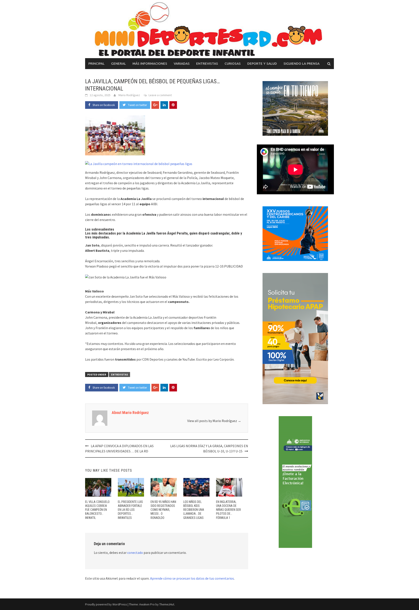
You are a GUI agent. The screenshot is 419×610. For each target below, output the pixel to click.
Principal (96, 63)
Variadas (182, 63)
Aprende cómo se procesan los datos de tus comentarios (192, 578)
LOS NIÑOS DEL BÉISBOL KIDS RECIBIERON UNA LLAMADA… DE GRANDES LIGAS (193, 510)
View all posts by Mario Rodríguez (214, 421)
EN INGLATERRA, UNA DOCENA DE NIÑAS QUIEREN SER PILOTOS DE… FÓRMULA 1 (228, 510)
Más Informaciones (149, 63)
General (118, 63)
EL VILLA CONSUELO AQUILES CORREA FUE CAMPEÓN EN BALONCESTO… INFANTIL (97, 510)
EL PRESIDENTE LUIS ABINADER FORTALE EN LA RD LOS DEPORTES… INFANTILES (130, 510)
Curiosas (233, 63)
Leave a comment (160, 95)
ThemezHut (166, 604)
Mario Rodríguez (129, 95)
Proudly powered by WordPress (106, 604)
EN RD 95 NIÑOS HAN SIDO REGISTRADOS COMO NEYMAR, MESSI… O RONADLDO (163, 510)
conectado (135, 552)
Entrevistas (207, 63)
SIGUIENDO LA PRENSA (301, 63)
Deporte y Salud (262, 63)
